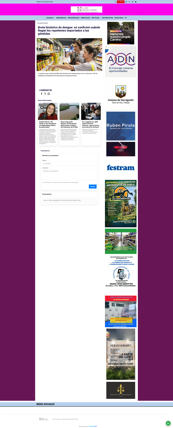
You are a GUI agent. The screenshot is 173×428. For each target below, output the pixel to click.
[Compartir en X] (45, 93)
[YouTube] (135, 1)
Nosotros (119, 18)
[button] (115, 1)
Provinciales (73, 18)
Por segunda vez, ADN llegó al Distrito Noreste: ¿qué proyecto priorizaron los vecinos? (90, 124)
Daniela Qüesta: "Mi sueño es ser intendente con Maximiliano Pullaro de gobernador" (47, 124)
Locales (50, 18)
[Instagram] (132, 1)
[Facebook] (129, 1)
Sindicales (85, 18)
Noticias (96, 18)
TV (126, 18)
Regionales (61, 18)
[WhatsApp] (126, 1)
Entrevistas (107, 18)
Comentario (45, 168)
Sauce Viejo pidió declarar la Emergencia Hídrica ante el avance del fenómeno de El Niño (69, 124)
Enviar (92, 186)
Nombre (44, 160)
